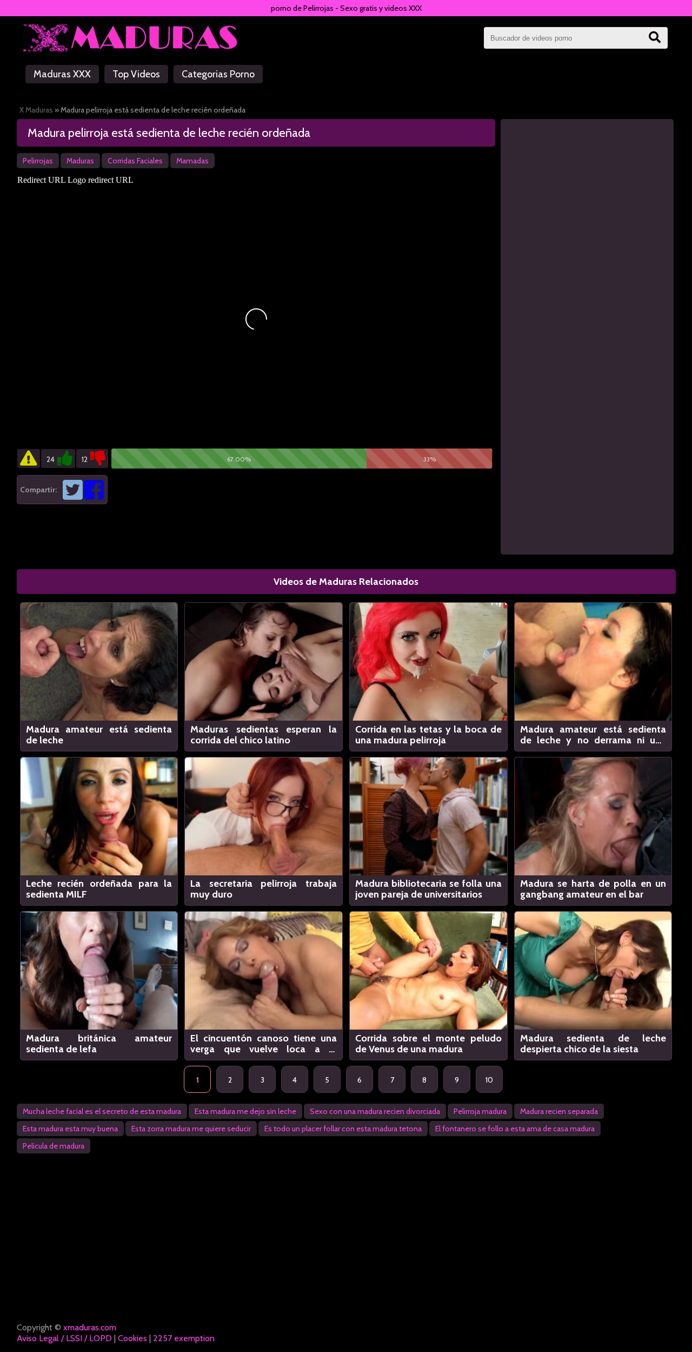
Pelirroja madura (480, 1111)
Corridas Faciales (135, 161)
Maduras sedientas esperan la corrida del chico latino (263, 735)
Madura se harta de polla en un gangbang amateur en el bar (593, 889)
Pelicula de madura (53, 1146)
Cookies (132, 1338)
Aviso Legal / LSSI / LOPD (64, 1338)
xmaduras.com (89, 1327)
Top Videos (136, 74)
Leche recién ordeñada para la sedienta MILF (99, 889)
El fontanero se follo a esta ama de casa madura (515, 1128)
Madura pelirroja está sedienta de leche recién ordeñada (169, 133)
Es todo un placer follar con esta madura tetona (343, 1128)
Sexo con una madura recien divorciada (375, 1111)
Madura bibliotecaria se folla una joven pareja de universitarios (428, 889)
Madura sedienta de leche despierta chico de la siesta (593, 1043)
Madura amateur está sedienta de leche (99, 735)
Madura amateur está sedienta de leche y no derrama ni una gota (593, 735)
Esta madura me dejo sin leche (245, 1111)
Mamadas (192, 161)
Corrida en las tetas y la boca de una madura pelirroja (428, 735)
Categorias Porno (218, 74)
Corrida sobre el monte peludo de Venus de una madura (428, 1043)
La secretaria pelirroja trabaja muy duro (263, 889)
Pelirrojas (38, 161)
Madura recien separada (559, 1111)
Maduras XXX (62, 74)
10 (489, 1080)
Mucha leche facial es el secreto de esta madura (102, 1111)
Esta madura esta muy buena (70, 1128)
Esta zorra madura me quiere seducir (191, 1128)
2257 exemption (184, 1338)
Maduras (80, 161)
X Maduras (36, 110)
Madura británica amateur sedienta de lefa (99, 1043)
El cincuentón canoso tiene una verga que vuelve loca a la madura (263, 1043)
